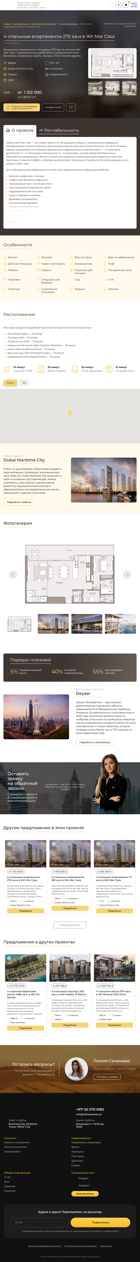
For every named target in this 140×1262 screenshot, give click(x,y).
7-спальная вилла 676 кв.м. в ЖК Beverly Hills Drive (113, 993)
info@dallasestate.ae (89, 1114)
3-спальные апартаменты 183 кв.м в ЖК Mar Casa (68, 879)
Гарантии (9, 1186)
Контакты (9, 1190)
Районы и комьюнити (17, 1142)
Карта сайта (106, 1246)
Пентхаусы (77, 1156)
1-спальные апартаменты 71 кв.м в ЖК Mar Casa (114, 879)
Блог (7, 1181)
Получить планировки (24, 107)
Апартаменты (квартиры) (86, 1142)
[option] (70, 573)
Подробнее (25, 911)
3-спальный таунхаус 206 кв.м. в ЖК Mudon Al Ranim (69, 993)
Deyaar (12, 74)
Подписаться (100, 1222)
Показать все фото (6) (122, 74)
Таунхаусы (77, 1151)
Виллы (75, 1146)
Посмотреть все (70, 925)
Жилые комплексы (15, 1146)
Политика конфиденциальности (44, 1246)
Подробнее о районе (19, 502)
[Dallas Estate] (8, 5)
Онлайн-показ (53, 107)
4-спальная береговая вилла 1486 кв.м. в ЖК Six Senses (23, 994)
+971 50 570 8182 (90, 1109)
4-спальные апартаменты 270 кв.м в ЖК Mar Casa (23, 879)
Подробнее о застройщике (95, 742)
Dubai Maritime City (20, 68)
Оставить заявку (107, 1076)
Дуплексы (77, 1160)
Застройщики (12, 1151)
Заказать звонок (85, 1193)
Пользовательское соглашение (81, 1246)
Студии (75, 1165)
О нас (7, 1177)
